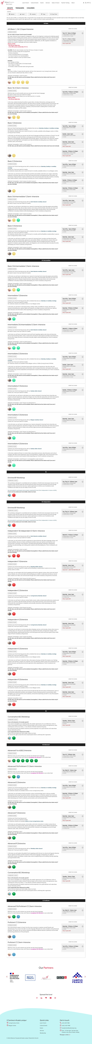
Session (12, 14)
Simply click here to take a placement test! (43, 19)
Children (30, 8)
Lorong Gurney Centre (14, 1023)
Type (44, 14)
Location (33, 14)
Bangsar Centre (12, 1025)
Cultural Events (34, 2)
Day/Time (54, 14)
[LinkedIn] (41, 998)
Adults (10, 8)
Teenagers (19, 8)
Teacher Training (65, 2)
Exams (42, 2)
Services (48, 2)
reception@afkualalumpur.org (69, 1028)
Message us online (64, 1034)
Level (22, 14)
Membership (43, 1033)
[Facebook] (37, 998)
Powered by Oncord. (33, 1038)
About (73, 2)
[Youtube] (50, 998)
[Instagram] (55, 998)
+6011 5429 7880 (66, 1025)
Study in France (55, 2)
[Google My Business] (46, 998)
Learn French (25, 2)
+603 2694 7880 (66, 1023)
